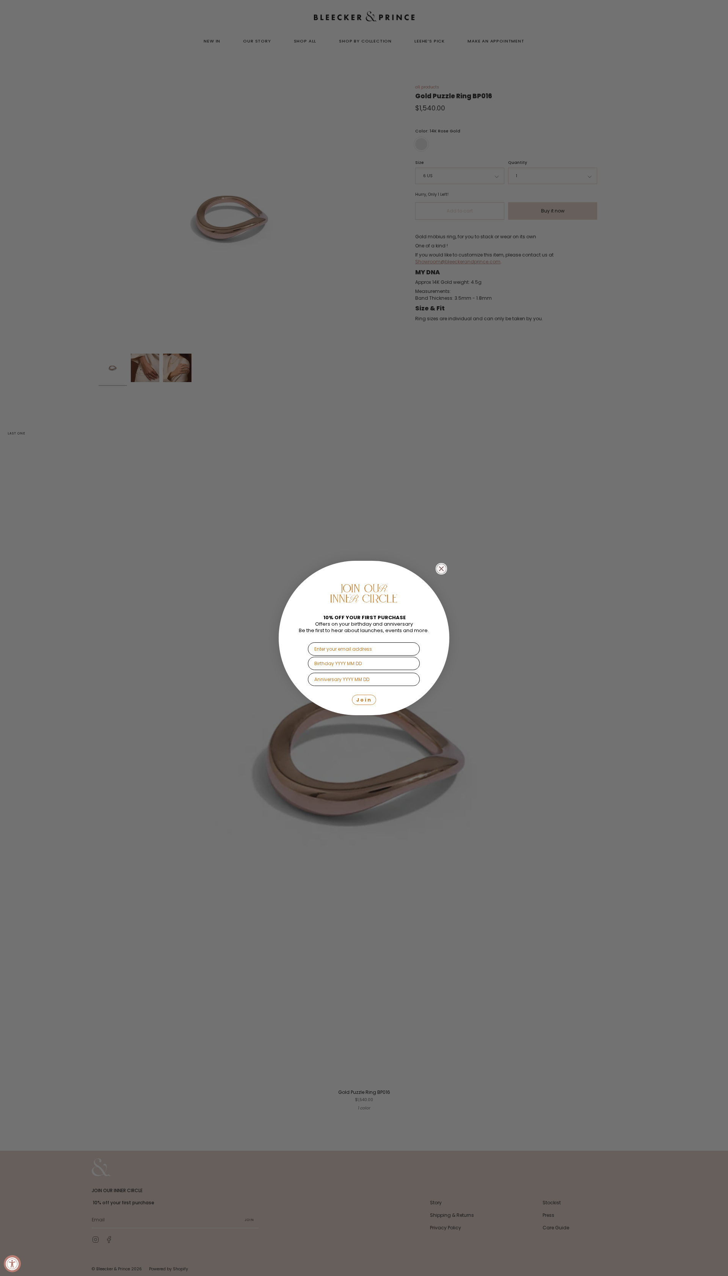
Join (364, 699)
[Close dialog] (441, 569)
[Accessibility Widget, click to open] (12, 1263)
